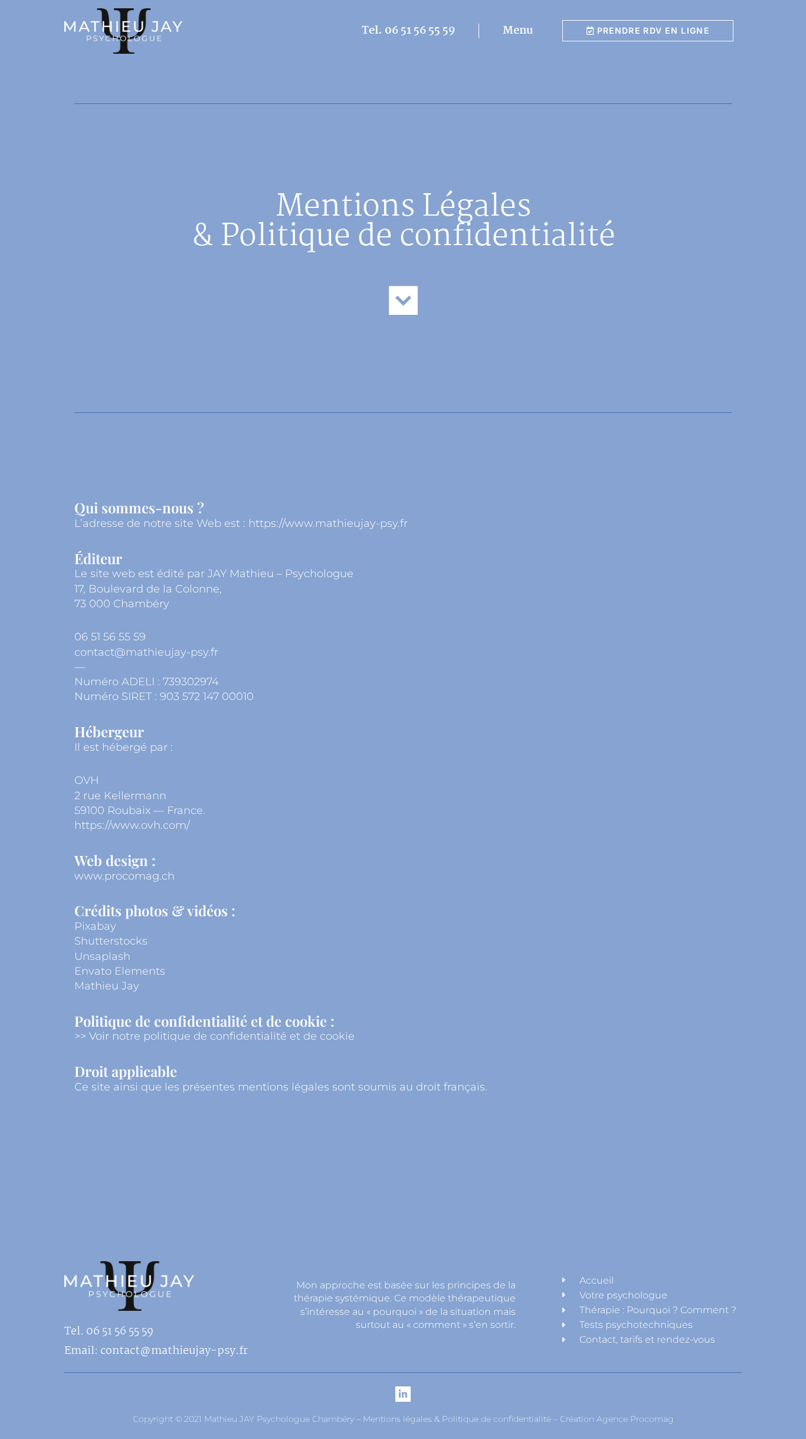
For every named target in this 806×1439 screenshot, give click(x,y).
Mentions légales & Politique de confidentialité (457, 1419)
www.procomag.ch (124, 876)
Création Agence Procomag (616, 1419)
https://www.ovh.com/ (132, 825)
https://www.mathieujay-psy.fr (328, 523)
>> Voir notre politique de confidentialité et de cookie (214, 1036)
